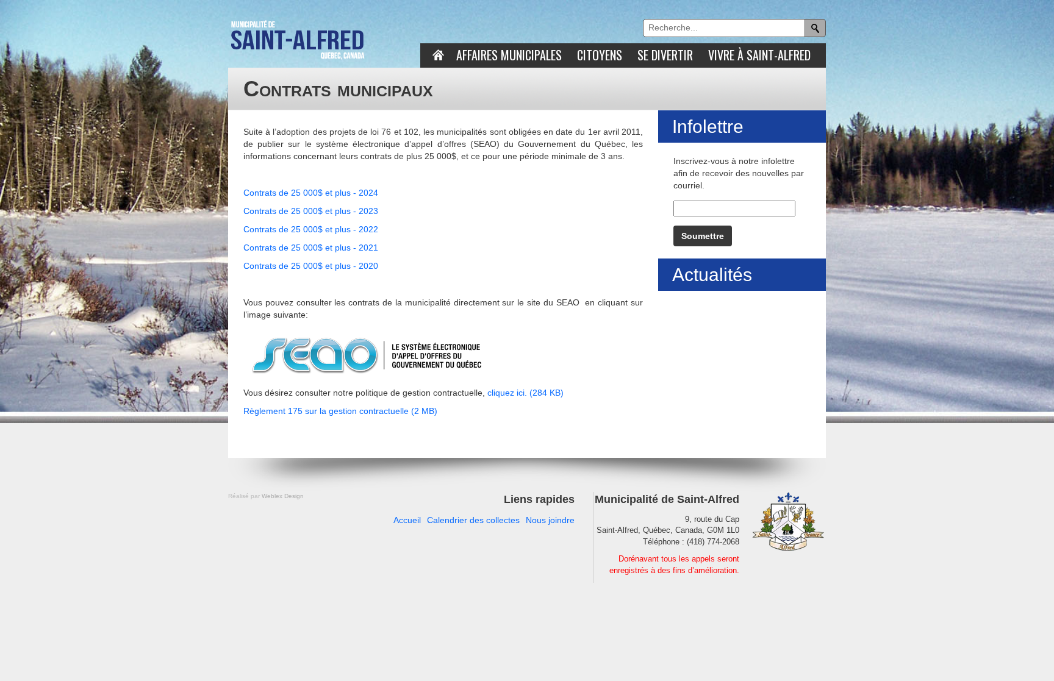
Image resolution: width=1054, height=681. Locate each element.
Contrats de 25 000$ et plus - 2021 (310, 247)
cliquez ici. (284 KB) (525, 393)
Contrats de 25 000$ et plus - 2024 (310, 193)
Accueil (407, 520)
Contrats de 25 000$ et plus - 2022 (310, 229)
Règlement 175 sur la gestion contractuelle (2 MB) (340, 411)
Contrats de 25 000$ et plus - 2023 (310, 211)
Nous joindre (550, 520)
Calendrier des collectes (473, 520)
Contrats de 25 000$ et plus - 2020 (310, 266)
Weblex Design (283, 496)
